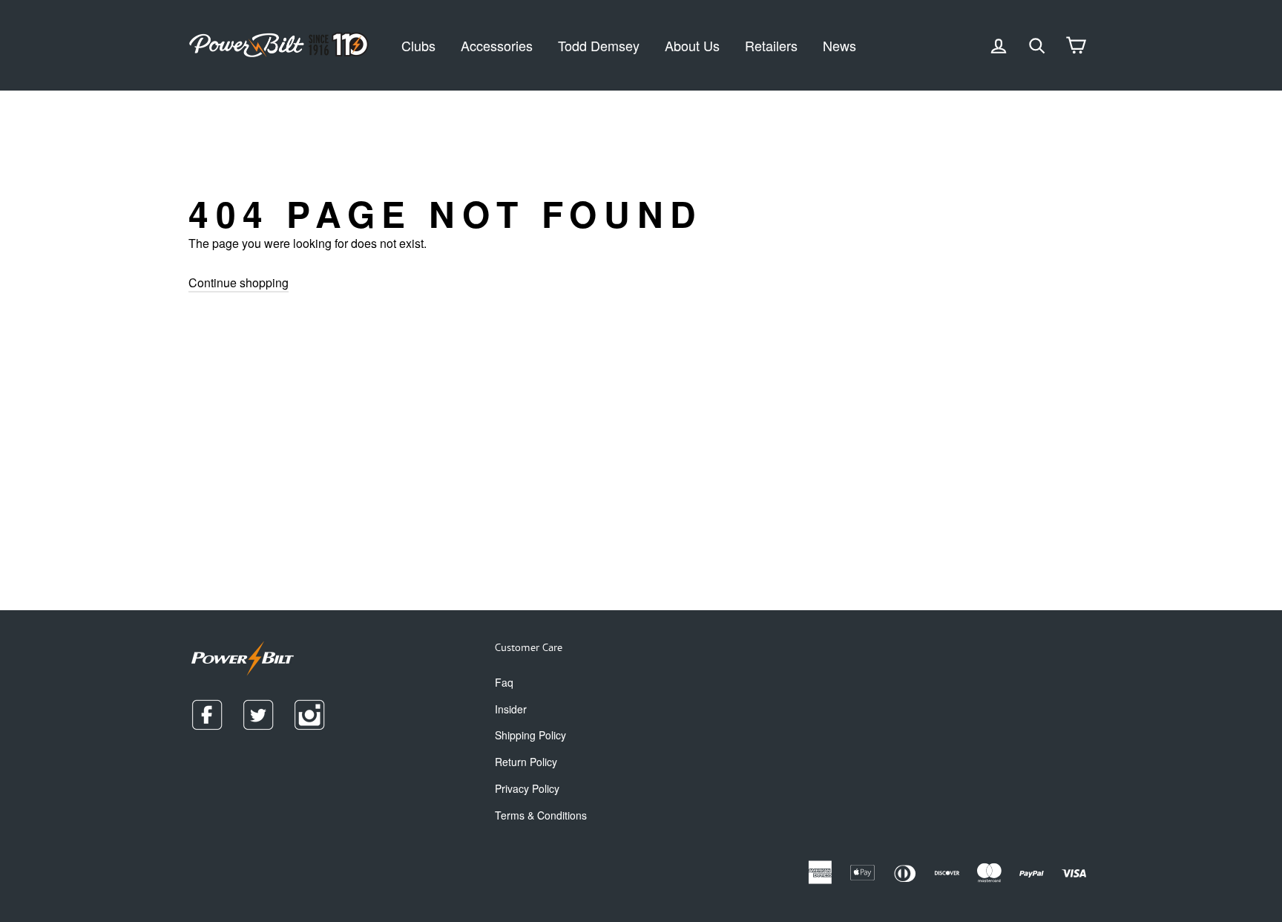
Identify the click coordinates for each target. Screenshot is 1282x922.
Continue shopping (238, 282)
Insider (511, 709)
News (839, 45)
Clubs (418, 45)
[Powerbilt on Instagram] (309, 714)
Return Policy (526, 761)
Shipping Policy (530, 735)
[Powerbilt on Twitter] (258, 714)
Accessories (497, 45)
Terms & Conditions (541, 815)
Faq (504, 682)
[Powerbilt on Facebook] (207, 714)
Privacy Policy (527, 788)
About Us (692, 45)
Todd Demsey (599, 45)
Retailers (771, 45)
